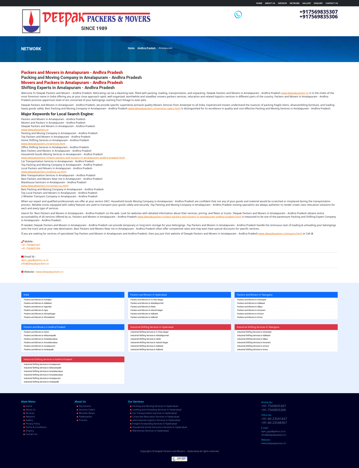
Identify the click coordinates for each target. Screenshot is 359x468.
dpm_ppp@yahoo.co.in (34, 260)
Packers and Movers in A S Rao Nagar (147, 300)
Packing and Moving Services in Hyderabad (155, 406)
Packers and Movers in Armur (250, 317)
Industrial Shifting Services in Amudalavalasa (43, 375)
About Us (270, 3)
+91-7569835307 (30, 245)
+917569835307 (319, 11)
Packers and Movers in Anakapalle (39, 349)
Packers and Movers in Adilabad (38, 303)
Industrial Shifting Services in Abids (146, 339)
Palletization (85, 416)
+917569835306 (319, 16)
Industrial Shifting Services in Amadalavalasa (43, 371)
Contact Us (332, 3)
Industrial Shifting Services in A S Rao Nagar (150, 332)
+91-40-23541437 (274, 418)
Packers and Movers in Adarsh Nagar (147, 310)
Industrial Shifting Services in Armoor (253, 346)
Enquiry (318, 3)
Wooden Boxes (87, 413)
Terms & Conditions (36, 427)
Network (295, 3)
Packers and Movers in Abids (143, 307)
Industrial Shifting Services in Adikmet (147, 349)
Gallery (306, 3)
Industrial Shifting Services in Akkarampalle (42, 368)
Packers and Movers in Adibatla (144, 314)
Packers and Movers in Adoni (36, 332)
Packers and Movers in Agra (36, 310)
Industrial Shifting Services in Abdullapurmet (150, 335)
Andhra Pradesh (147, 48)
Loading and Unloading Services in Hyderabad (156, 409)
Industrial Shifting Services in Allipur (252, 339)
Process (83, 420)
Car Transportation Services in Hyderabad (154, 413)
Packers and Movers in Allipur (250, 307)
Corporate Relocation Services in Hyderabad (155, 416)
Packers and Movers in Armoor (250, 314)
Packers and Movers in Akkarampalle (40, 335)
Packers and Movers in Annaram (251, 310)
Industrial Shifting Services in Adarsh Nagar (149, 342)
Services (282, 3)
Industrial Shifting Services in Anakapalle (41, 382)
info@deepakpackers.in (35, 263)
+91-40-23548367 (274, 422)
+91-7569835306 (30, 248)
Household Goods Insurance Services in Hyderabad (159, 427)
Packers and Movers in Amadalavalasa (40, 339)
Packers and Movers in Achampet (251, 300)
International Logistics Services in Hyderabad (156, 420)
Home (259, 3)
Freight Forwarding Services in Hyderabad (154, 423)
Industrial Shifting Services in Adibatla (147, 346)
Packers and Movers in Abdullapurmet (147, 303)
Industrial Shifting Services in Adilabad (253, 335)
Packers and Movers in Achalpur (38, 300)
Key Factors (85, 406)
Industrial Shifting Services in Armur (252, 349)
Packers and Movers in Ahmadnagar (39, 314)
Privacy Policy (33, 423)
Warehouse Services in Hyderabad (150, 430)
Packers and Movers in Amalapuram (39, 346)
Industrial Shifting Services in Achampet (254, 332)
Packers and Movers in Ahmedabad (39, 317)
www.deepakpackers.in (49, 271)
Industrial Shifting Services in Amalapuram (42, 364)
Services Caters (87, 409)
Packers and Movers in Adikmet (144, 317)
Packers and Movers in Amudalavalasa (40, 342)
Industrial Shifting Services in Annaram (254, 342)
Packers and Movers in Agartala (37, 307)
